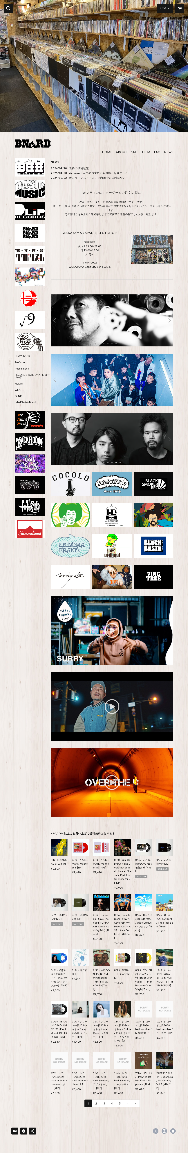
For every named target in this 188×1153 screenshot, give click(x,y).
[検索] (8, 8)
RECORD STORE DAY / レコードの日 (32, 376)
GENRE (19, 396)
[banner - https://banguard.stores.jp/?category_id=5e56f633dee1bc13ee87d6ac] (153, 484)
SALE (134, 152)
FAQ (157, 152)
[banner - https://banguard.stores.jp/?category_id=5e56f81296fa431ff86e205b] (30, 485)
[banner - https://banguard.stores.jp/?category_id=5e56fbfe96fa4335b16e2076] (30, 442)
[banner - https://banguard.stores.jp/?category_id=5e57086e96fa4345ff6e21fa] (112, 515)
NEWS (168, 152)
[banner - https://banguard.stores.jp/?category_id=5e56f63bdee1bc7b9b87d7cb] (153, 546)
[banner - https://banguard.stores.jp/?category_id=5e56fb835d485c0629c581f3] (30, 277)
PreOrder (20, 362)
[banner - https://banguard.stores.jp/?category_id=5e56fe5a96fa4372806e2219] (70, 577)
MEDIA (19, 383)
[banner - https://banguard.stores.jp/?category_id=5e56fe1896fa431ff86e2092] (30, 420)
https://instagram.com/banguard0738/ (164, 1131)
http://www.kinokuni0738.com (173, 1131)
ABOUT (121, 152)
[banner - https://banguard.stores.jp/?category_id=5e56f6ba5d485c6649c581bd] (70, 484)
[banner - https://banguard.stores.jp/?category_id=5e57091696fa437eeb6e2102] (153, 577)
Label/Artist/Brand (25, 402)
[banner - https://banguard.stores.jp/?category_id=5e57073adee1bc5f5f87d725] (30, 463)
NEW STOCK (22, 356)
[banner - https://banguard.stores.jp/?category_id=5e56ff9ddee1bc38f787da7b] (112, 484)
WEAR (18, 390)
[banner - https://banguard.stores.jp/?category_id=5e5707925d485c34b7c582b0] (30, 529)
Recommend (22, 368)
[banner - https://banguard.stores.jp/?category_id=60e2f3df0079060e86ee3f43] (30, 342)
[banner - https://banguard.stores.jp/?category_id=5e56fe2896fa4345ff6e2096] (30, 507)
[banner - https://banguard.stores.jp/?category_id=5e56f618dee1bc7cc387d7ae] (30, 189)
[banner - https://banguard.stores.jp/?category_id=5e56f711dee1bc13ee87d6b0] (70, 546)
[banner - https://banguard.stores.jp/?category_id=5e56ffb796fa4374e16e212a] (112, 546)
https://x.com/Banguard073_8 (155, 1131)
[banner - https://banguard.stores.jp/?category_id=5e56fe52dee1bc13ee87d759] (153, 515)
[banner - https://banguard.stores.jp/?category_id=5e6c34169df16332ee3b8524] (30, 298)
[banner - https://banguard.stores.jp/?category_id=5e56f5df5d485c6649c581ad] (70, 515)
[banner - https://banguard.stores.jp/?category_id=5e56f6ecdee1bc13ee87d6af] (30, 211)
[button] (165, 8)
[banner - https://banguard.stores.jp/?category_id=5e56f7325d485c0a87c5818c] (30, 233)
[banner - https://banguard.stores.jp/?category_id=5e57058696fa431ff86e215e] (30, 167)
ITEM (146, 152)
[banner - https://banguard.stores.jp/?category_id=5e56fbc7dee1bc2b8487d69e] (30, 255)
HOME (107, 152)
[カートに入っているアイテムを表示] (179, 8)
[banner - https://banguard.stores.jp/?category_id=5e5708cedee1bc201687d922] (30, 320)
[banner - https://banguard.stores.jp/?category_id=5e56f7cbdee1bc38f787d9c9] (112, 577)
